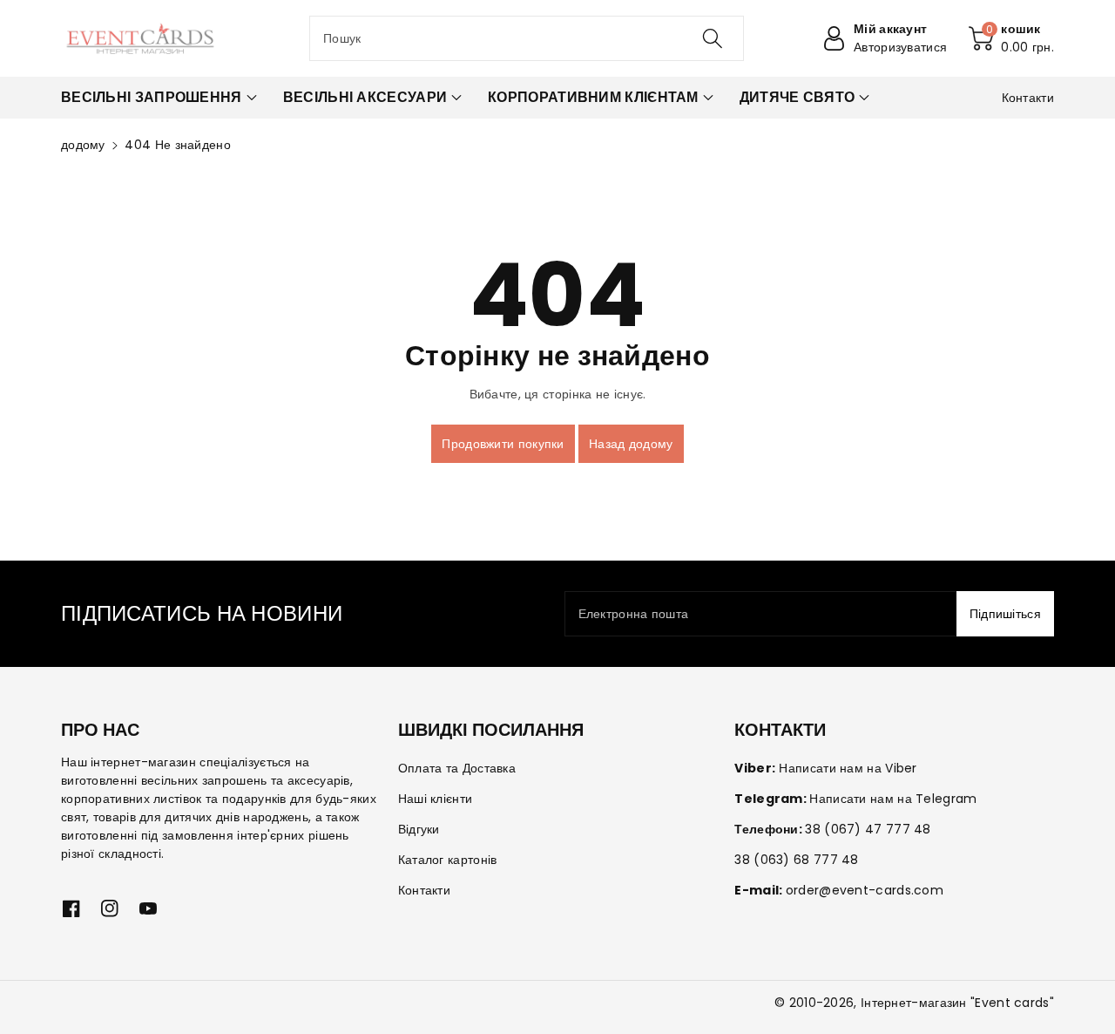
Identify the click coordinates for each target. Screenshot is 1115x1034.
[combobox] (526, 38)
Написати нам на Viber (847, 768)
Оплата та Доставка (457, 768)
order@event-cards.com (864, 890)
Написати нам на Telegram (892, 798)
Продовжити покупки (503, 443)
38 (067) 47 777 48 (867, 829)
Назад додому (631, 443)
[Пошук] (711, 38)
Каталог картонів (447, 859)
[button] (1011, 38)
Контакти (424, 890)
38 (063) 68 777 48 (796, 859)
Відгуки (419, 829)
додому (83, 144)
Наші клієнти (435, 798)
